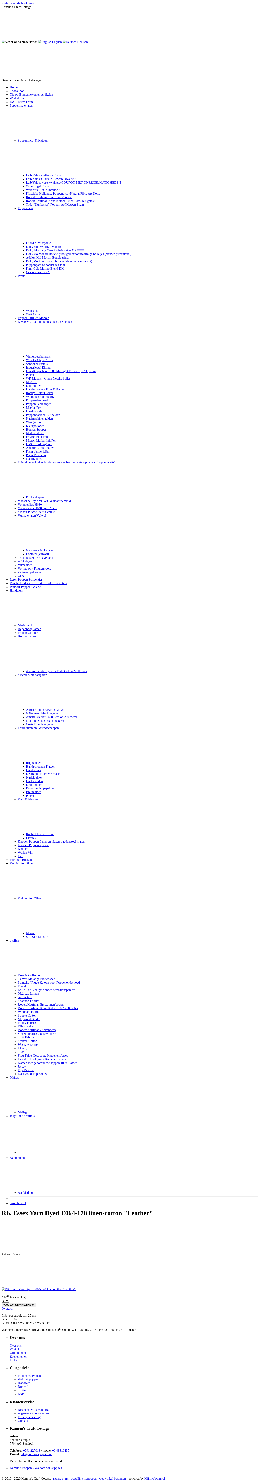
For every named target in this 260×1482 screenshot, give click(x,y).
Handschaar (33, 770)
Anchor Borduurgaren (40, 447)
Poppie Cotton (27, 1015)
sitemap (58, 1478)
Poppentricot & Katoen (33, 140)
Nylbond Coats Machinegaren (45, 720)
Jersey (22, 1066)
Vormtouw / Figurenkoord (34, 568)
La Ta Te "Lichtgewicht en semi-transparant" (47, 990)
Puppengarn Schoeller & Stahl (45, 265)
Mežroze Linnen (28, 993)
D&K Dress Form (21, 102)
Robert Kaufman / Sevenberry (37, 1030)
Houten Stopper (36, 429)
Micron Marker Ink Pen (41, 440)
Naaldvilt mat (34, 458)
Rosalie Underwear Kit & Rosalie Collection (38, 583)
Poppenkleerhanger (38, 404)
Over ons (16, 1345)
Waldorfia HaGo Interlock (43, 190)
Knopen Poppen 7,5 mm (33, 845)
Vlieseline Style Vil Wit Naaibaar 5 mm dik (45, 501)
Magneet (31, 382)
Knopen (23, 848)
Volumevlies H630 (30, 504)
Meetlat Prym (34, 407)
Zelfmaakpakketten (30, 572)
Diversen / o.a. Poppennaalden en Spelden (45, 321)
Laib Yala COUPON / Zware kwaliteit (50, 179)
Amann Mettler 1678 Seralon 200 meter (51, 717)
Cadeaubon (17, 91)
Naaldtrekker (34, 777)
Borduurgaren (27, 636)
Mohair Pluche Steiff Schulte (36, 512)
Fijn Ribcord (26, 1070)
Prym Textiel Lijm (37, 451)
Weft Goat (32, 310)
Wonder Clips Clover (39, 360)
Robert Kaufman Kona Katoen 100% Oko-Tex (48, 1008)
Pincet (30, 374)
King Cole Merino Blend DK (45, 268)
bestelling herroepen (84, 1478)
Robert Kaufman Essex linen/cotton (49, 197)
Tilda (21, 1052)
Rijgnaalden (33, 763)
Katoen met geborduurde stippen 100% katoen (47, 1063)
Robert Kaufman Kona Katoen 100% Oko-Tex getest (60, 201)
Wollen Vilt (25, 852)
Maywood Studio (29, 1019)
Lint (20, 856)
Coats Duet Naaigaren (40, 724)
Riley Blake (25, 1026)
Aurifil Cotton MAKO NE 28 (45, 709)
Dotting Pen (33, 385)
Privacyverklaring (29, 1417)
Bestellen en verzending (33, 1409)
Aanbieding (17, 1157)
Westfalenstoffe (28, 1044)
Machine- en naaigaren (32, 675)
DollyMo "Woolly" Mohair (43, 246)
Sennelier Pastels (37, 364)
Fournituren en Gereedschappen (38, 728)
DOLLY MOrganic (38, 243)
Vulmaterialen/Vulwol (32, 515)
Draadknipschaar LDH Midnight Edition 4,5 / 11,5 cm (61, 371)
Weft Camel (33, 314)
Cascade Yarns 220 (38, 272)
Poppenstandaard (37, 400)
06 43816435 (60, 1450)
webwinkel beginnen (112, 1478)
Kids (21, 1394)
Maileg (14, 1077)
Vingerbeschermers (38, 356)
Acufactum (25, 997)
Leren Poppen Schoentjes (26, 579)
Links (13, 1360)
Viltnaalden (25, 565)
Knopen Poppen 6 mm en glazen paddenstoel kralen (51, 841)
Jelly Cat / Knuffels (22, 1116)
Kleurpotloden (35, 426)
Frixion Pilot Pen (37, 437)
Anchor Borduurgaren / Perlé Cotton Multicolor (56, 671)
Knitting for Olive (21, 863)
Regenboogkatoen (29, 629)
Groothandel (18, 1203)
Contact (23, 1420)
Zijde (21, 576)
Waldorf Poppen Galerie (25, 587)
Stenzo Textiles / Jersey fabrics (37, 1033)
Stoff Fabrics (26, 1037)
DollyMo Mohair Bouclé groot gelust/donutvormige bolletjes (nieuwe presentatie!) (78, 254)
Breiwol (23, 1386)
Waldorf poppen (28, 1379)
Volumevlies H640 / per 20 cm (37, 508)
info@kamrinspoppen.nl (36, 1454)
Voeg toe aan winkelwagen (18, 1304)
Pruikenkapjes (35, 497)
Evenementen (18, 1356)
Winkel (14, 1349)
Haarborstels (34, 411)
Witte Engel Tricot (37, 186)
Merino (30, 933)
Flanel (22, 986)
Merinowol (25, 625)
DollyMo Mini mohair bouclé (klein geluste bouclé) (59, 261)
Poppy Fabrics (27, 1022)
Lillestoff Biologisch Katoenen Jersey (42, 1059)
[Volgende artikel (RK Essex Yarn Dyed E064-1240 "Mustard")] (130, 1271)
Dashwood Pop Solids (32, 1074)
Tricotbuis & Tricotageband (35, 557)
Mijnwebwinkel (154, 1478)
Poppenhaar (25, 208)
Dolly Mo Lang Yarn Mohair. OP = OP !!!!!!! (55, 250)
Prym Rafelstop (36, 455)
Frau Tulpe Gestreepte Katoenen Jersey (43, 1055)
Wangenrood (34, 422)
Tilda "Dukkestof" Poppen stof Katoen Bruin (55, 204)
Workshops (17, 98)
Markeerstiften (35, 433)
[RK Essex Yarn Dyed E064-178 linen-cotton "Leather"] (39, 1289)
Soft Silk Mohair (36, 936)
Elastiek (31, 838)
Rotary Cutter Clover (39, 393)
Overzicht (8, 1308)
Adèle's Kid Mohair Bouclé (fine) (47, 257)
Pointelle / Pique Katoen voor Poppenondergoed (49, 982)
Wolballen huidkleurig (40, 396)
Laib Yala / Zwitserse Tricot (43, 175)
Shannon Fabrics (28, 1001)
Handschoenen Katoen (40, 766)
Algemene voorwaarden (33, 1413)
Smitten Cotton (27, 1041)
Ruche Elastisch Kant (40, 834)
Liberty (22, 1048)
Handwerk (16, 590)
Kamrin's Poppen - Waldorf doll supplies (36, 1468)
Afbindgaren (26, 561)
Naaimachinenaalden (39, 418)
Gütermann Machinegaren (43, 713)
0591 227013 (31, 1450)
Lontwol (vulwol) (37, 554)
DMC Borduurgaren (39, 444)
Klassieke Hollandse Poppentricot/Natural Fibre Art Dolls (63, 193)
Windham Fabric (28, 1011)
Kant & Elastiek (28, 799)
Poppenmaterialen (21, 105)
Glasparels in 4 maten (40, 550)
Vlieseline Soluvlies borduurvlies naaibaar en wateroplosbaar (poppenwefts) (66, 462)
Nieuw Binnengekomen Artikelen (31, 94)
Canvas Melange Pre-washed (36, 979)
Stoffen (14, 940)
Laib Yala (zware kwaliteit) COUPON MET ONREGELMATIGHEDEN (73, 182)
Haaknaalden (34, 781)
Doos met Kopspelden (40, 788)
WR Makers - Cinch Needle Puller (48, 378)
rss (67, 1478)
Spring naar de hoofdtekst (18, 3)
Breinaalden (33, 792)
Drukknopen (34, 784)
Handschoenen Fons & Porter (45, 389)
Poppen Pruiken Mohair (33, 318)
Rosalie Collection (29, 975)
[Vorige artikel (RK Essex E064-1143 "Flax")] (130, 1237)
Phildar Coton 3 (28, 632)
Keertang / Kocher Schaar (42, 773)
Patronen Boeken (21, 859)
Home (14, 87)
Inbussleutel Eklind (38, 367)
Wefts (21, 276)
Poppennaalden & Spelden (43, 415)
